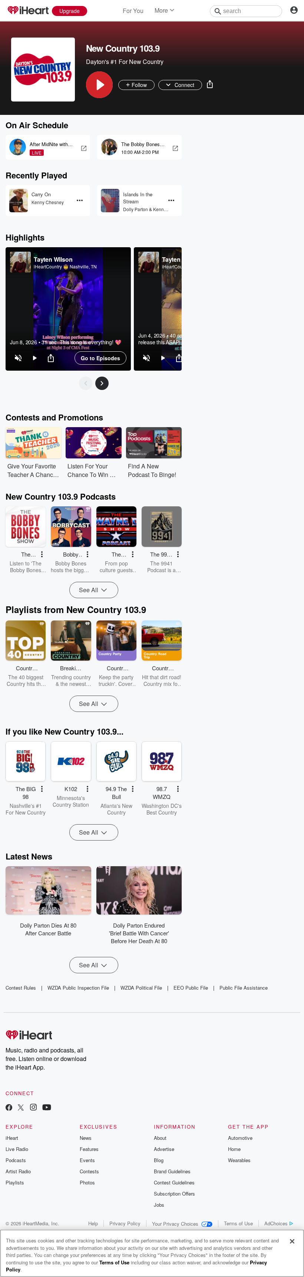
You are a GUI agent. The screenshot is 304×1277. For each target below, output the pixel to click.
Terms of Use (238, 1223)
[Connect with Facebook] (9, 1108)
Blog (158, 1160)
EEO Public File (191, 987)
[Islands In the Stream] (110, 200)
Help (93, 1223)
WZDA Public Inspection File (78, 987)
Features (89, 1148)
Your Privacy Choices (175, 1223)
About (160, 1137)
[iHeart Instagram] (33, 1108)
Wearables (239, 1160)
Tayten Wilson (53, 259)
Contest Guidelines (174, 1182)
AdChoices (276, 1223)
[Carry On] (18, 200)
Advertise (164, 1148)
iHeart (12, 1137)
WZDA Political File (141, 987)
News (86, 1137)
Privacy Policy (125, 1223)
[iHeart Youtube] (46, 1108)
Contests (89, 1171)
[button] (99, 84)
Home (234, 1148)
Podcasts (16, 1160)
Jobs (159, 1204)
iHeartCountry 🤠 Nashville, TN (65, 267)
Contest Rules (21, 987)
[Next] (102, 383)
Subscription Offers (174, 1193)
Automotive (240, 1137)
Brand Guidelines (172, 1171)
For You (133, 10)
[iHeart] (28, 10)
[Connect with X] (21, 1108)
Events (87, 1160)
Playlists (15, 1182)
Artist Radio (18, 1171)
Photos (87, 1182)
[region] (68, 309)
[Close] (292, 1241)
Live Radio (17, 1148)
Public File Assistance (243, 987)
